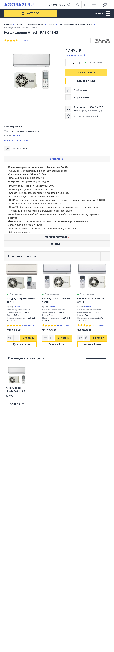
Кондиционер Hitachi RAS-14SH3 (16, 389)
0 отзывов (24, 40)
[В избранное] (10, 338)
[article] (21, 305)
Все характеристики (16, 140)
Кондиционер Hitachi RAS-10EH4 (21, 300)
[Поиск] (69, 4)
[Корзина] (105, 4)
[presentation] (21, 305)
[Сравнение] (85, 4)
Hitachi (16, 135)
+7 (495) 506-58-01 (54, 4)
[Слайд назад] (96, 256)
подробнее (17, 404)
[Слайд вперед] (105, 256)
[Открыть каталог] (23, 13)
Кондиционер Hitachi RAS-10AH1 (56, 300)
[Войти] (77, 4)
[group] (105, 4)
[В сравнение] (16, 338)
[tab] (57, 159)
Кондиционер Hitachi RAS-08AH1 (92, 300)
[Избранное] (94, 4)
